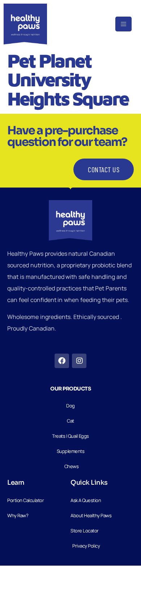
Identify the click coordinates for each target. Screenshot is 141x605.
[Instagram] (79, 361)
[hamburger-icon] (123, 24)
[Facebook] (62, 361)
